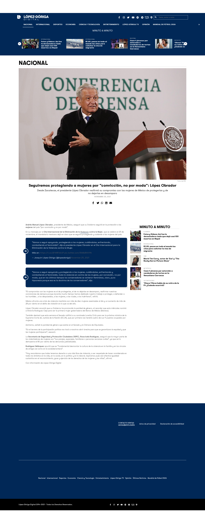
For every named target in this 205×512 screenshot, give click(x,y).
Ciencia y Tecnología (89, 24)
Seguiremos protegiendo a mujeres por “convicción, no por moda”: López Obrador (102, 185)
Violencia (84, 232)
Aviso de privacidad (147, 424)
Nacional (28, 24)
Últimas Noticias (139, 478)
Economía (70, 24)
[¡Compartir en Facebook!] (93, 203)
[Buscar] (202, 24)
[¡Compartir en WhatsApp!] (102, 203)
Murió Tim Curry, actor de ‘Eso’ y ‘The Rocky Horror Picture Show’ (161, 260)
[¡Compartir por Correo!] (110, 203)
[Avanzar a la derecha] (199, 24)
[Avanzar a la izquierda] (19, 43)
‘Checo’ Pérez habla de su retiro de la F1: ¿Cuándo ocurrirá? (161, 284)
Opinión (146, 24)
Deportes (57, 24)
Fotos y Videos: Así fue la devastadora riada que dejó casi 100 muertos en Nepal (51, 45)
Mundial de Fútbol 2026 (164, 24)
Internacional (43, 24)
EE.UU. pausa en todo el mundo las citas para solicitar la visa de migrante (96, 45)
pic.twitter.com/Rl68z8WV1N (78, 253)
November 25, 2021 (80, 257)
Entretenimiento (111, 24)
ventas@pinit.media (126, 425)
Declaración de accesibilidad (172, 424)
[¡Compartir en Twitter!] (98, 203)
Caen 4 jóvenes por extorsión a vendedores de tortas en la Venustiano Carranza (140, 45)
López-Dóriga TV (131, 24)
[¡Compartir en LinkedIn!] (106, 203)
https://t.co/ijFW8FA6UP (52, 253)
